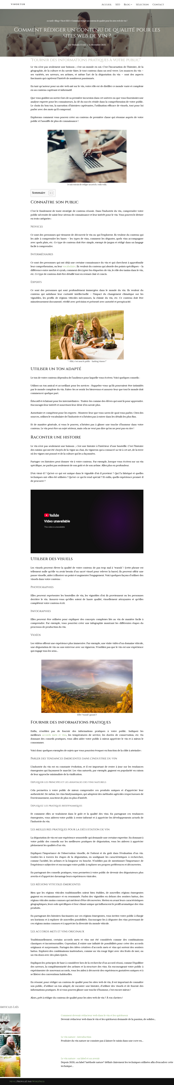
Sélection (142, 4)
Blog (57, 21)
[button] (131, 4)
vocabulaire (69, 266)
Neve (12, 1081)
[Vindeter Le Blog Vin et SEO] (18, 4)
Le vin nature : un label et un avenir (80, 1058)
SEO (117, 4)
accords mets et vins (54, 734)
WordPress (38, 1081)
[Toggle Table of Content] (49, 193)
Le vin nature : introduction (76, 1036)
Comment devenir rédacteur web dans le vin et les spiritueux (94, 1015)
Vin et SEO (65, 21)
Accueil (107, 4)
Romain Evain (79, 44)
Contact (158, 4)
